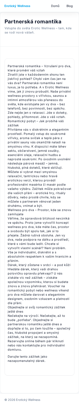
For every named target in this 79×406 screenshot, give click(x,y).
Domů (55, 6)
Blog (70, 6)
